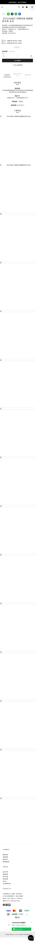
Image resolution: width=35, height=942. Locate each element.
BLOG (4, 881)
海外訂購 (5, 876)
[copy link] (19, 14)
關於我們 (5, 855)
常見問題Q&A (7, 883)
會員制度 (5, 857)
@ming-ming (15, 901)
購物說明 (5, 874)
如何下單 (5, 872)
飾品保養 (5, 879)
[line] (8, 14)
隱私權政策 (6, 861)
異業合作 (5, 859)
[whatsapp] (15, 14)
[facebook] (12, 14)
